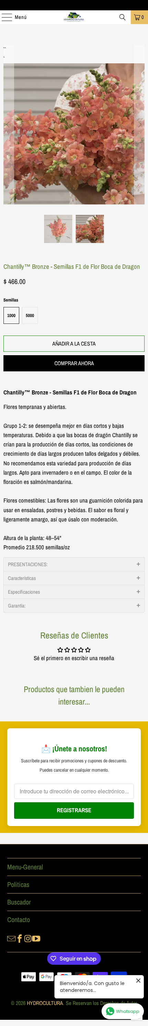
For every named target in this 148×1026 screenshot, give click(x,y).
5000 (30, 315)
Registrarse (74, 810)
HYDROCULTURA (45, 1003)
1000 (11, 315)
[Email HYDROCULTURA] (11, 938)
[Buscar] (122, 17)
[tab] (74, 564)
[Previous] (8, 124)
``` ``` (4, 49)
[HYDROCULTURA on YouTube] (36, 938)
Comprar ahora (74, 363)
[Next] (139, 124)
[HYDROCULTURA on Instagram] (28, 938)
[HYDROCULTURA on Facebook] (19, 938)
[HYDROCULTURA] (74, 17)
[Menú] (3, 17)
